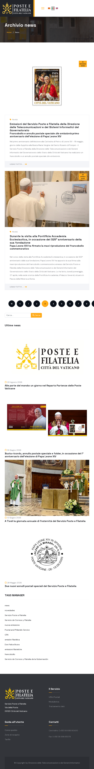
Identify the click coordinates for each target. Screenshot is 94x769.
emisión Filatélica (12, 639)
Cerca (37, 315)
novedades (10, 610)
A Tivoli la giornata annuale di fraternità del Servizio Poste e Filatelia (45, 521)
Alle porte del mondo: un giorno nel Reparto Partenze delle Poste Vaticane (43, 387)
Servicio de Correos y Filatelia (18, 620)
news (7, 605)
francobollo (10, 654)
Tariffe (7, 739)
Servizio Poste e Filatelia (15, 615)
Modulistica (54, 701)
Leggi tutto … (17, 164)
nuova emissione (12, 625)
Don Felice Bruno (12, 644)
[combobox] (18, 315)
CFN (6, 634)
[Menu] (42, 8)
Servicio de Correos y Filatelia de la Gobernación (26, 659)
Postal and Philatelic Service (17, 630)
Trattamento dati (57, 706)
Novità (15, 119)
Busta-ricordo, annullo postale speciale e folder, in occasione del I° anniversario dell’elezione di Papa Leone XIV (44, 455)
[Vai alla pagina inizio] (11, 303)
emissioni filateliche (13, 649)
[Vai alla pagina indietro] (20, 303)
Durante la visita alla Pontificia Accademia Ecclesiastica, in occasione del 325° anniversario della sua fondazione (46, 239)
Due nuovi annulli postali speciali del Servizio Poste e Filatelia (40, 586)
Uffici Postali (54, 697)
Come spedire (11, 730)
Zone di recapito (12, 735)
